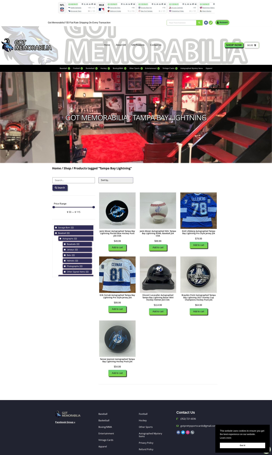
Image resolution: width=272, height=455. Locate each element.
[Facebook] (206, 23)
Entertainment (106, 433)
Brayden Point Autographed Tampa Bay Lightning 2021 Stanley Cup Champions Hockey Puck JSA (199, 297)
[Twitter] (183, 432)
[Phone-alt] (192, 432)
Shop (67, 168)
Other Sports (146, 427)
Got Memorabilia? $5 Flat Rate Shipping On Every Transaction (79, 22)
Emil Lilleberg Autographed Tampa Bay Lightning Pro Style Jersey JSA (198, 232)
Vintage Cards (105, 440)
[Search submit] (199, 22)
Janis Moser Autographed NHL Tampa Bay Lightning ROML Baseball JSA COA (158, 233)
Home (107, 45)
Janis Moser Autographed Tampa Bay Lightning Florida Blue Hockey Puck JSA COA (117, 233)
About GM (121, 45)
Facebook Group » (65, 422)
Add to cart (117, 247)
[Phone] (211, 23)
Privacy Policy (146, 442)
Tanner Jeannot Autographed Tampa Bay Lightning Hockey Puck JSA (117, 360)
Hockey (143, 420)
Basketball (103, 420)
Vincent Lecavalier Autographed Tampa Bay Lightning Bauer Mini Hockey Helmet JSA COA (158, 297)
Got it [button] (242, 445)
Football (143, 413)
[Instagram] (188, 432)
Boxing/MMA (105, 427)
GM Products (137, 45)
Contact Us (155, 45)
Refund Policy (146, 449)
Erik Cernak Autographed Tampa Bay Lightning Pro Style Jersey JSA (117, 296)
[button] (65, 68)
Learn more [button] (225, 437)
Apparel (102, 446)
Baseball (102, 413)
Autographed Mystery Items (150, 435)
